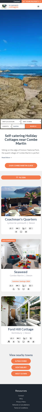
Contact (17, 1)
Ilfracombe (21, 361)
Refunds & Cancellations (21, 405)
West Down (21, 373)
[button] (32, 1)
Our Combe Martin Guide (21, 165)
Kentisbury (21, 367)
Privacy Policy (21, 402)
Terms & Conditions (21, 408)
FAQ (21, 399)
